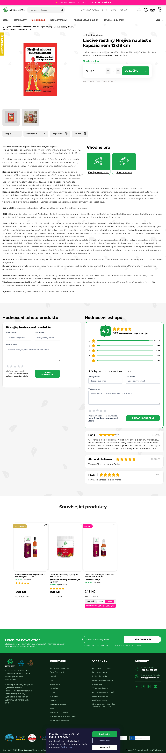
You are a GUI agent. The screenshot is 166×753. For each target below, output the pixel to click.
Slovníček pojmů (57, 672)
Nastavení (105, 747)
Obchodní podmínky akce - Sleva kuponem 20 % (104, 705)
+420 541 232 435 (149, 670)
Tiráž (52, 708)
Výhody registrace (100, 688)
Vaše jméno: (11, 332)
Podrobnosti (67, 747)
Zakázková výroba (58, 704)
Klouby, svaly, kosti (104, 55)
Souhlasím (104, 734)
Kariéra (53, 700)
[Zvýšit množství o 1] (118, 71)
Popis (8, 134)
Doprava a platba (90, 10)
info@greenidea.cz (150, 677)
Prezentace (55, 684)
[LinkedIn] (149, 687)
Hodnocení (31, 134)
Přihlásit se (142, 639)
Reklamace (97, 684)
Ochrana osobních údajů (103, 692)
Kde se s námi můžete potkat (63, 716)
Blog (113, 10)
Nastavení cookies (100, 696)
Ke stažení (54, 688)
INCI (4, 214)
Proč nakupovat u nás (59, 668)
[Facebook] (136, 687)
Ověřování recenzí (100, 700)
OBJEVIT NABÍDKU (102, 2)
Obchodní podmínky (101, 668)
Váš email (39, 332)
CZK (159, 12)
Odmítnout (104, 741)
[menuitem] (6, 20)
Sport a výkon (120, 55)
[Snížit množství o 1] (108, 71)
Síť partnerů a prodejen (60, 720)
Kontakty (124, 10)
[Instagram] (142, 687)
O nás (105, 10)
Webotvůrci (158, 750)
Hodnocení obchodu (59, 712)
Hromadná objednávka (102, 680)
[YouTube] (155, 687)
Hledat (62, 10)
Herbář (53, 676)
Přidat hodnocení (47, 374)
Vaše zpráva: (11, 344)
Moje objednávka (99, 676)
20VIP (109, 601)
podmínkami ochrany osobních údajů (125, 645)
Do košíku (131, 70)
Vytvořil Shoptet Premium (139, 750)
